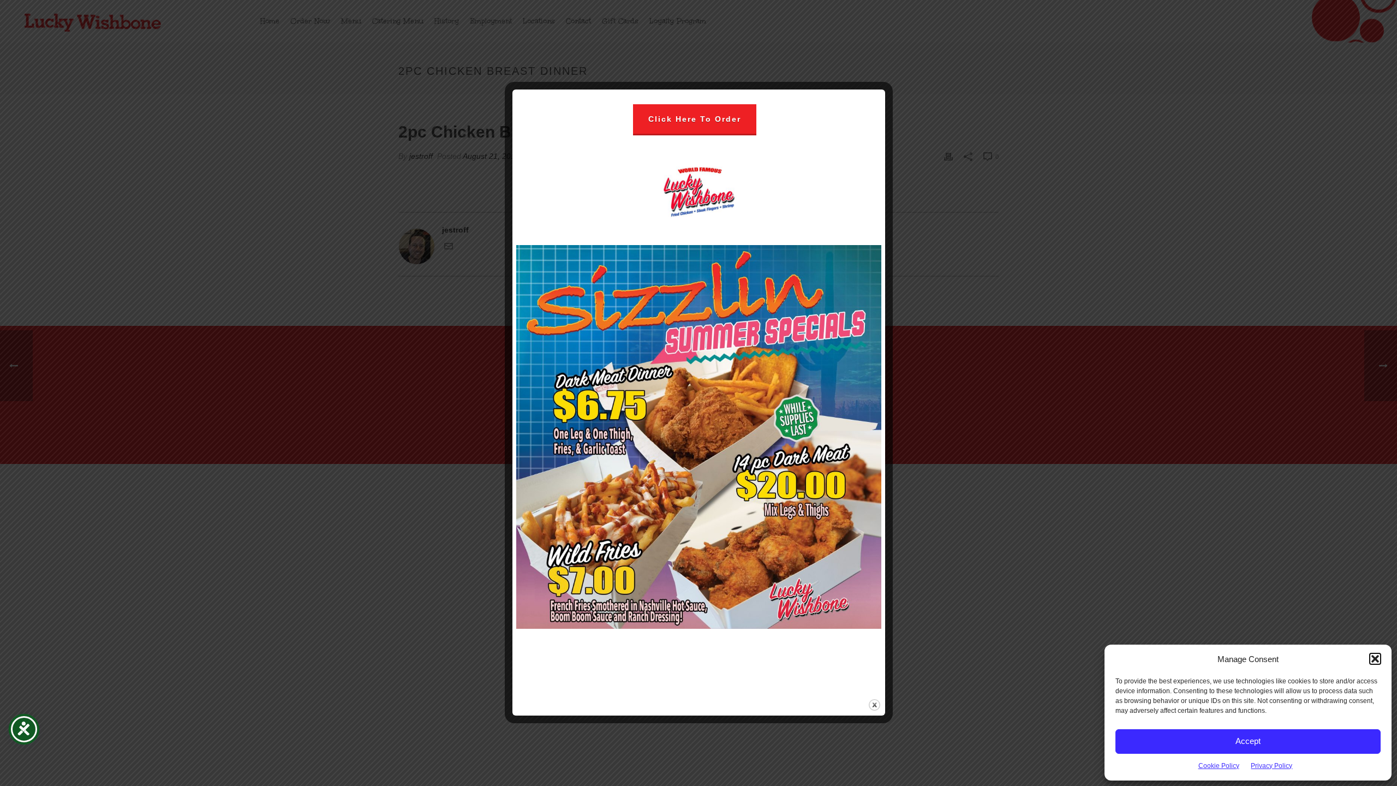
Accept (1248, 741)
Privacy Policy (1271, 766)
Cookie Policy (1218, 766)
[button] (1375, 658)
